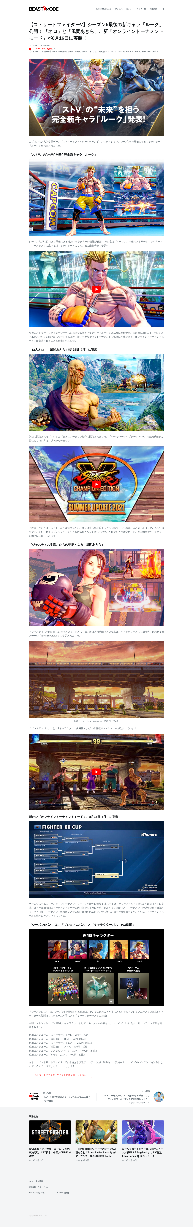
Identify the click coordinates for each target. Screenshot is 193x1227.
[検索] (163, 9)
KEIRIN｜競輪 (63, 1193)
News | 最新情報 (36, 1181)
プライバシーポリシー (124, 9)
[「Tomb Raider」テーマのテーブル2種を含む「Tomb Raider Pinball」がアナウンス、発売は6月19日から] (97, 1132)
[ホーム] (30, 49)
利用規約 (153, 9)
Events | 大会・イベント (39, 1187)
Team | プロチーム (36, 1193)
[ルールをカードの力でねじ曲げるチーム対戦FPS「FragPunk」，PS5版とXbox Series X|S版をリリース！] (143, 1132)
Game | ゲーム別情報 (41, 45)
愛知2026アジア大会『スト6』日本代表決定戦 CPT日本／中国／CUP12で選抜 (50, 1152)
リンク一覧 (141, 9)
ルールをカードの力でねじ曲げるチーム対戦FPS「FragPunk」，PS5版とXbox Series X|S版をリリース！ (142, 1152)
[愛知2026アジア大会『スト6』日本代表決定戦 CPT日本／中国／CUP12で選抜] (50, 1132)
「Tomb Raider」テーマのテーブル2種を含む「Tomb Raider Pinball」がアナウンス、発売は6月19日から (96, 1152)
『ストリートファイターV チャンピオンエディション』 (60, 1075)
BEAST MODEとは (103, 9)
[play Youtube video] (96, 289)
